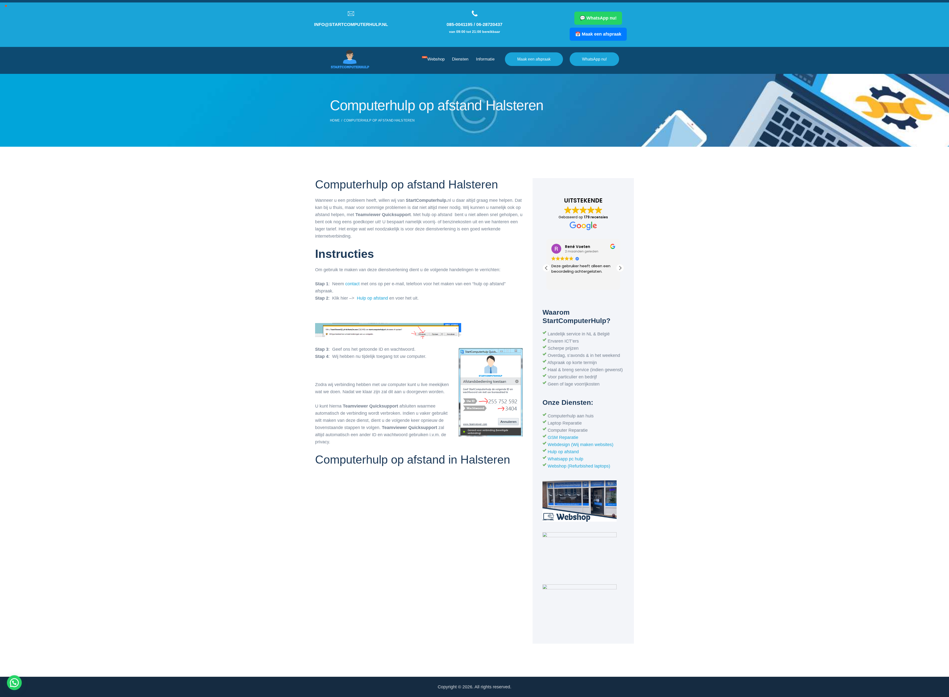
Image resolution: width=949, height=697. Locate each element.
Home (335, 120)
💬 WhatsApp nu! (598, 18)
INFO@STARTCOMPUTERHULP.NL (351, 24)
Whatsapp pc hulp (565, 458)
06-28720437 (489, 24)
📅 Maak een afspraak (598, 34)
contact (352, 283)
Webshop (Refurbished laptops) (579, 466)
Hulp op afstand (372, 298)
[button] (620, 268)
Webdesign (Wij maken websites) (580, 444)
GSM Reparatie (563, 437)
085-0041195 (460, 24)
